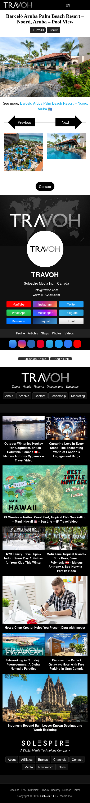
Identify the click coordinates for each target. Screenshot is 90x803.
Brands (43, 759)
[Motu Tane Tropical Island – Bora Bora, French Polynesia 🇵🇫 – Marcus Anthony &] (66, 549)
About (9, 395)
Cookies (14, 789)
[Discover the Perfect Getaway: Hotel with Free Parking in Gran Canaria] (66, 655)
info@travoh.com (46, 290)
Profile (20, 333)
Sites (62, 767)
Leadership (58, 395)
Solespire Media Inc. (39, 283)
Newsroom (45, 767)
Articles (33, 333)
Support (66, 789)
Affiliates (27, 759)
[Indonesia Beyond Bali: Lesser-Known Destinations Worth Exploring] (45, 720)
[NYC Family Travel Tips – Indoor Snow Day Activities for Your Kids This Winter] (24, 549)
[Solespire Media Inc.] (45, 743)
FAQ (23, 789)
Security (55, 789)
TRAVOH (38, 30)
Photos (57, 333)
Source (54, 30)
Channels (59, 759)
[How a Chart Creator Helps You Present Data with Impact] (45, 622)
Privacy (45, 789)
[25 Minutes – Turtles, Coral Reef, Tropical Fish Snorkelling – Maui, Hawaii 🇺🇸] (45, 512)
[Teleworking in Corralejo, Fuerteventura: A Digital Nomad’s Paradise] (24, 655)
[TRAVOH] (45, 377)
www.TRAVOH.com (46, 294)
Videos (69, 333)
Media (28, 767)
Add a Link (61, 358)
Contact (40, 395)
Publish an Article (34, 358)
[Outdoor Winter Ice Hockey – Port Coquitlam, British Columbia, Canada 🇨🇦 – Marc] (24, 438)
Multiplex (33, 789)
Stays (45, 333)
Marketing (78, 395)
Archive (24, 395)
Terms (76, 789)
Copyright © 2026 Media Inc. (45, 796)
